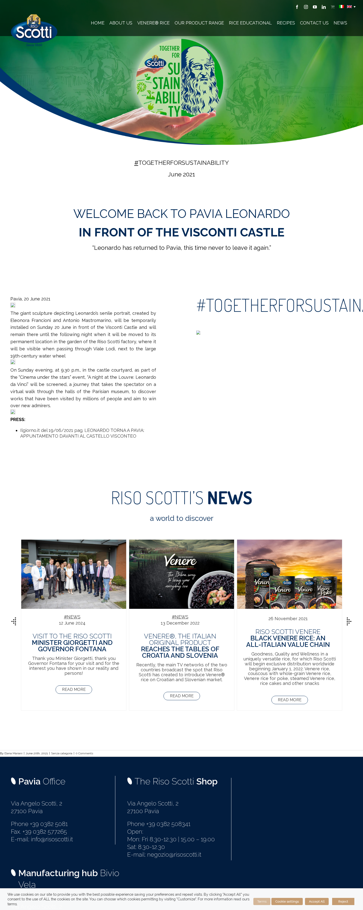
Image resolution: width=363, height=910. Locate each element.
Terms (261, 901)
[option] (73, 624)
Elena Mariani (13, 753)
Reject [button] (343, 901)
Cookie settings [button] (287, 901)
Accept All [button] (317, 901)
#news (72, 616)
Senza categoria (61, 753)
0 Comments (84, 753)
